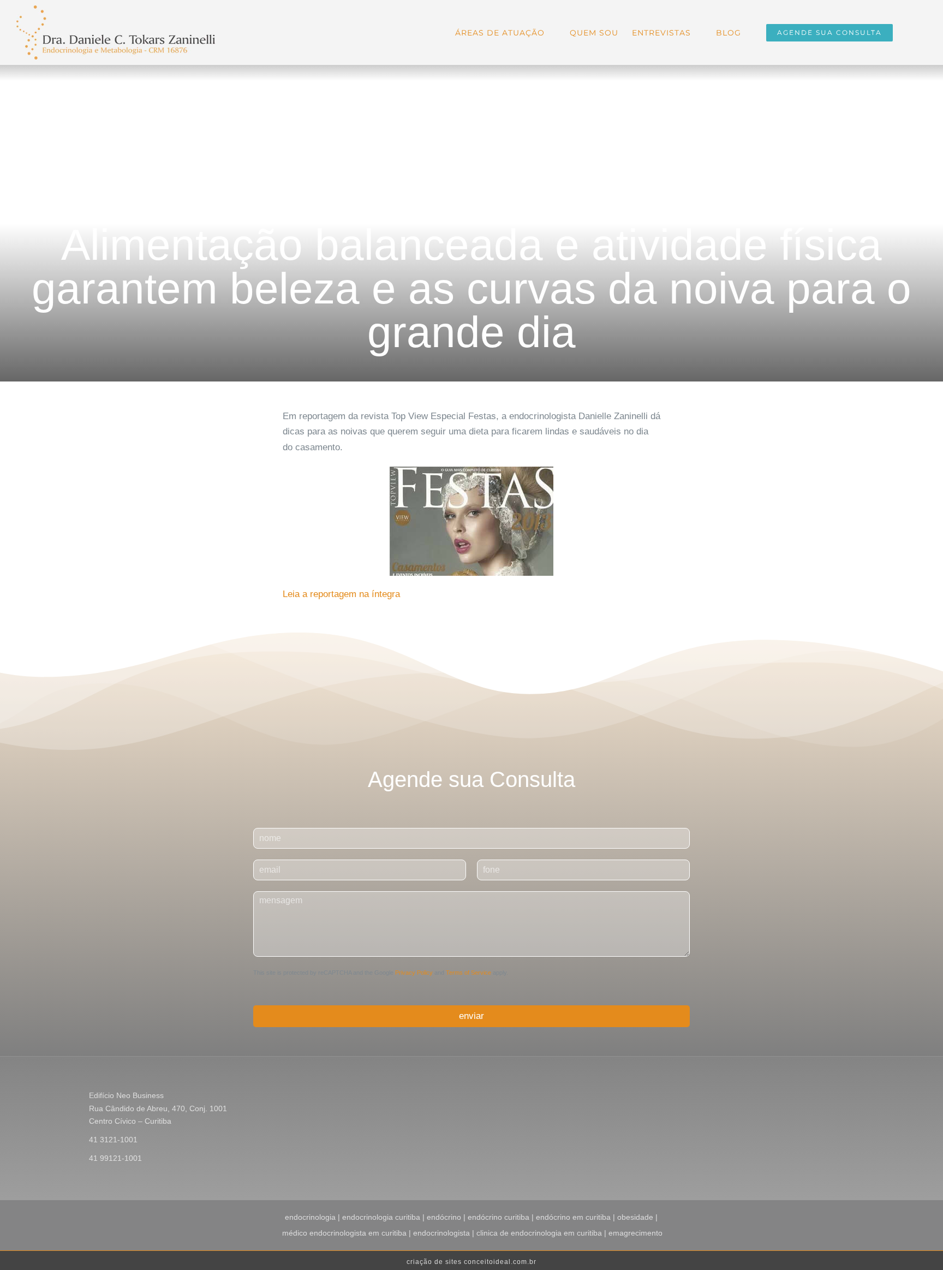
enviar (471, 1016)
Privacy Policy (414, 972)
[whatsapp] (869, 1097)
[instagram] (834, 1097)
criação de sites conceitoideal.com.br (471, 1262)
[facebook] (816, 1097)
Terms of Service (468, 972)
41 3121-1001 (113, 1139)
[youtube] (851, 1097)
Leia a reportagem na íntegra (341, 594)
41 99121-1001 (115, 1158)
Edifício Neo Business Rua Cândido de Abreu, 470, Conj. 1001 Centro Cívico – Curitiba (158, 1108)
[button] (909, 31)
